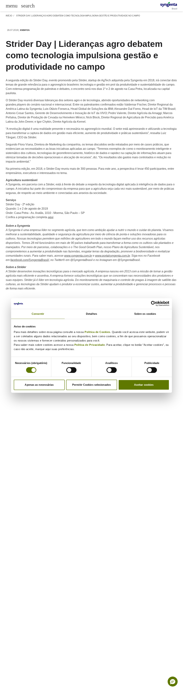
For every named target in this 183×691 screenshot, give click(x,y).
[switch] (71, 370)
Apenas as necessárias (39, 384)
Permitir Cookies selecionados (91, 384)
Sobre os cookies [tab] (145, 313)
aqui (50, 217)
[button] (173, 682)
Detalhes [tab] (91, 313)
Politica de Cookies (97, 331)
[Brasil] (168, 4)
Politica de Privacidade (89, 344)
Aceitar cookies (144, 384)
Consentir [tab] (38, 313)
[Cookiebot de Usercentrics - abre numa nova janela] (153, 303)
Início (9, 15)
